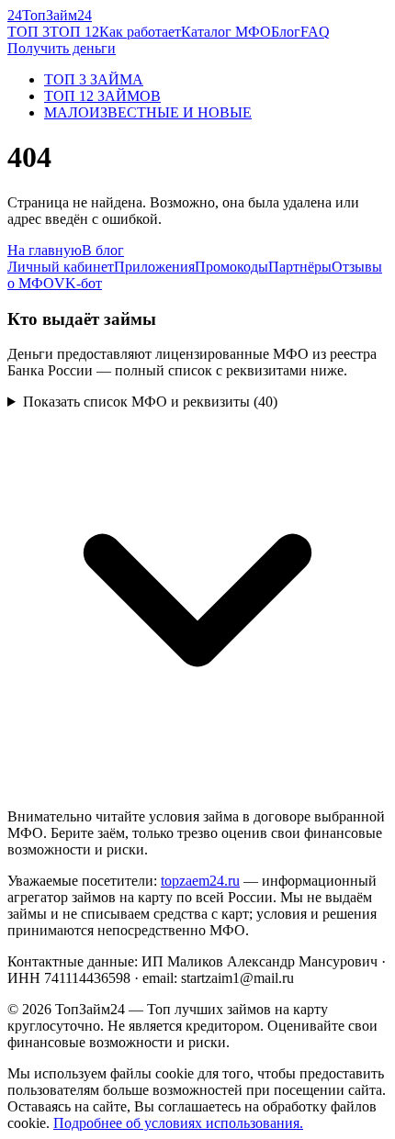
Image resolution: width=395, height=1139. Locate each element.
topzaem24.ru (200, 880)
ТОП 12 (74, 31)
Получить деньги (61, 48)
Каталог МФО (226, 31)
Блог (285, 31)
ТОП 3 (28, 31)
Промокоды (231, 266)
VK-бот (78, 283)
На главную (44, 250)
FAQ (315, 31)
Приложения (154, 266)
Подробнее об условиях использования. (178, 1123)
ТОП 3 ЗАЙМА (93, 79)
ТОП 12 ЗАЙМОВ (102, 96)
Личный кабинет (60, 266)
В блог (103, 250)
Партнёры (300, 266)
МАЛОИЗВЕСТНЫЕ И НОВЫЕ (148, 112)
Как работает (140, 31)
